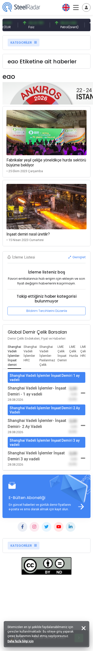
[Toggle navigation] (86, 7)
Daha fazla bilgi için (20, 641)
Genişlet (79, 257)
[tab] (14, 356)
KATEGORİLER (21, 42)
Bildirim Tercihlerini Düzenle (46, 311)
